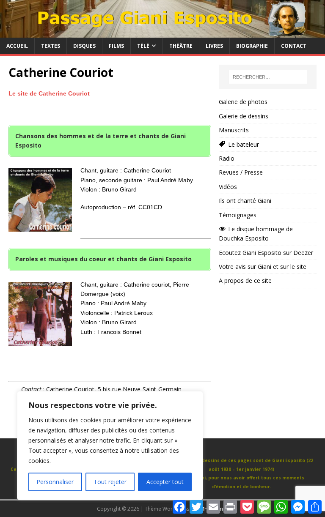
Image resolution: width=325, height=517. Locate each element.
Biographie (252, 45)
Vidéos (228, 187)
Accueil (17, 45)
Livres (214, 45)
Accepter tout (165, 482)
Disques (84, 45)
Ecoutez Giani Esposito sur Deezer (266, 253)
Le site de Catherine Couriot (49, 93)
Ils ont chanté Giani (245, 201)
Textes (50, 45)
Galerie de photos (243, 102)
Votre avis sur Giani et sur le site (262, 267)
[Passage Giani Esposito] (162, 33)
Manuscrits (234, 130)
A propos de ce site (245, 280)
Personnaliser (55, 482)
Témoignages (237, 215)
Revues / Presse (241, 172)
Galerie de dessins (243, 116)
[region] (110, 445)
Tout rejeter (110, 482)
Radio (226, 158)
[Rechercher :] (267, 77)
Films (116, 45)
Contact (293, 45)
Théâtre (181, 45)
